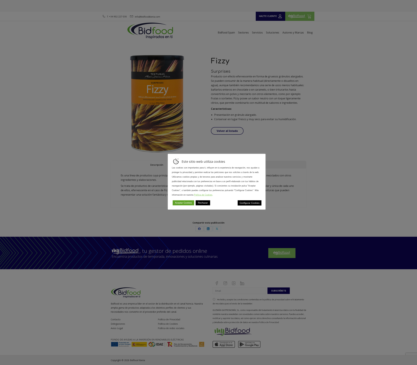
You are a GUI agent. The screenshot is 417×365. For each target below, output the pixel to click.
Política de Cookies (203, 195)
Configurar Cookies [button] (249, 203)
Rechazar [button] (203, 202)
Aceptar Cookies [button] (183, 202)
